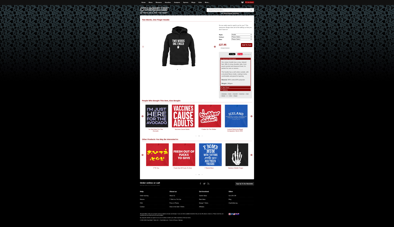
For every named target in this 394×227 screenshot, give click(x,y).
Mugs (193, 2)
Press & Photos (174, 203)
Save (241, 54)
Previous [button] (143, 47)
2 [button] (180, 69)
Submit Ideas (203, 195)
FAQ (141, 203)
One (231, 95)
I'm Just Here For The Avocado (154, 130)
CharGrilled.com (164, 220)
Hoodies (168, 2)
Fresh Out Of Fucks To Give (181, 168)
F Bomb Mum (207, 168)
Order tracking (144, 195)
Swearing (224, 94)
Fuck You (242, 94)
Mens (150, 2)
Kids (200, 2)
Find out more (186, 217)
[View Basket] (242, 2)
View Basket (250, 2)
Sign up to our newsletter (244, 184)
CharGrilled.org (233, 203)
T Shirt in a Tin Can (175, 199)
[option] (179, 47)
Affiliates (201, 207)
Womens (159, 2)
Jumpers (177, 2)
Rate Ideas (202, 199)
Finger (235, 95)
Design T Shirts (203, 203)
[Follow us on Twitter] (204, 183)
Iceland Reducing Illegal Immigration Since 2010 (234, 130)
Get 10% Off (232, 195)
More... (207, 2)
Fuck (230, 94)
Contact (142, 207)
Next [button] (215, 47)
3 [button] (202, 136)
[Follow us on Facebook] (200, 183)
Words (223, 95)
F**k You (154, 168)
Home (143, 2)
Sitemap (181, 220)
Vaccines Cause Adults (181, 129)
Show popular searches (231, 13)
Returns (142, 199)
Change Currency (225, 48)
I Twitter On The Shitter (207, 129)
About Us (172, 195)
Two (247, 94)
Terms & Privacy (173, 220)
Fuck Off (235, 94)
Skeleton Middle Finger (233, 168)
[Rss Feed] (208, 183)
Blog (230, 199)
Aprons (185, 2)
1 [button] (177, 69)
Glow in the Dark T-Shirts (177, 207)
